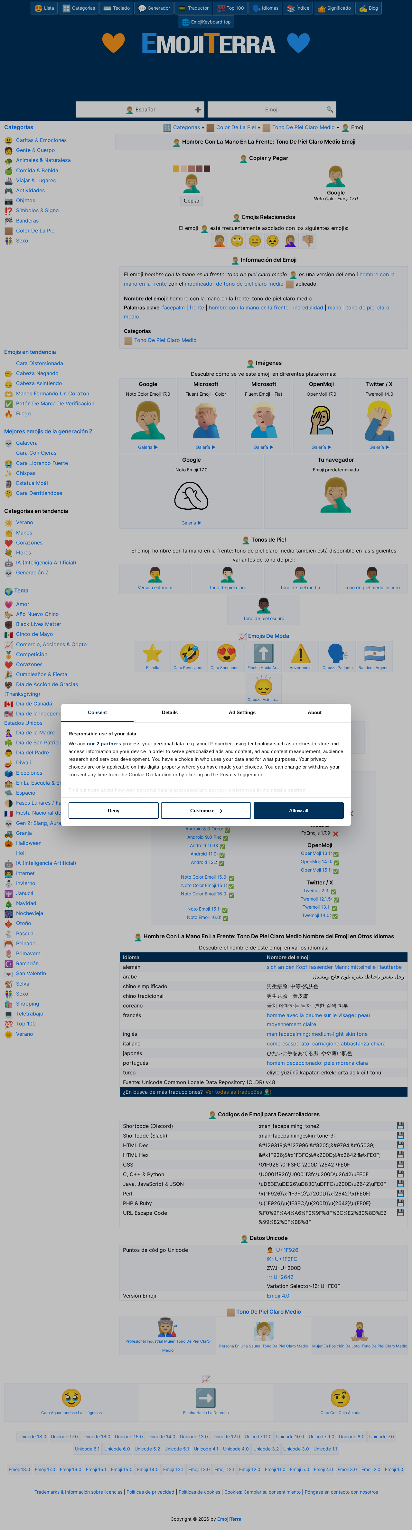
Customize (202, 810)
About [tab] (315, 712)
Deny (113, 810)
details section (288, 790)
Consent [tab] (97, 712)
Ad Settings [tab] (242, 712)
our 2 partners (104, 743)
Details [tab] (170, 712)
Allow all (298, 810)
